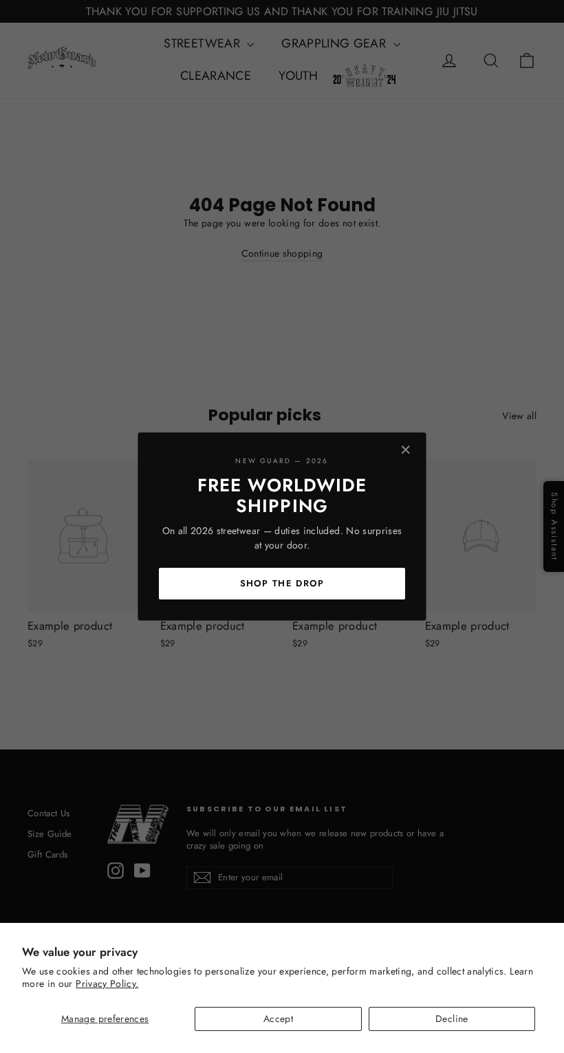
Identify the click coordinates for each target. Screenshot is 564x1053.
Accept (278, 1018)
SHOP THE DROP (282, 583)
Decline (451, 1018)
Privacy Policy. (107, 983)
